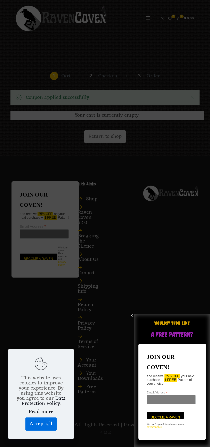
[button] (131, 315)
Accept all (41, 424)
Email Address (157, 392)
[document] (105, 223)
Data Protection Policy (44, 401)
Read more (41, 411)
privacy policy (154, 427)
